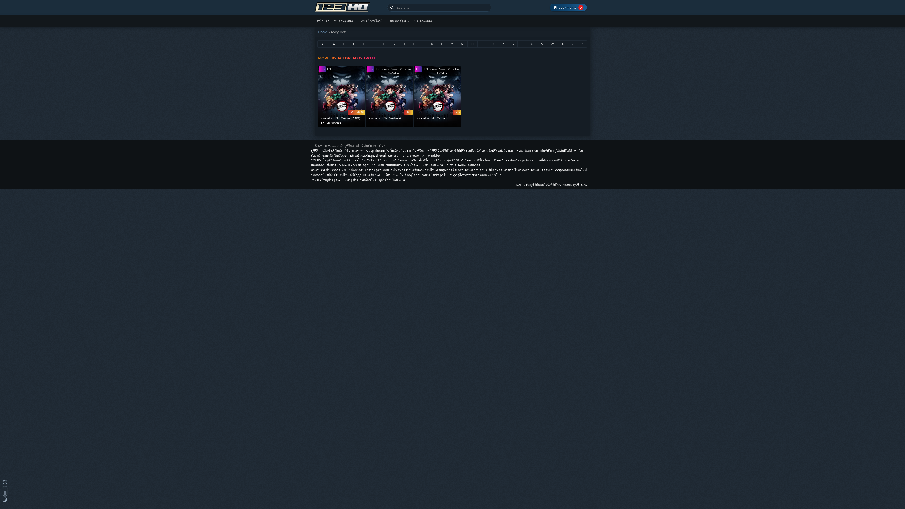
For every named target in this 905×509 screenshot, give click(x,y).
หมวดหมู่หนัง (344, 21)
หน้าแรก (323, 21)
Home (323, 32)
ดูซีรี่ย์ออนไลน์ (372, 21)
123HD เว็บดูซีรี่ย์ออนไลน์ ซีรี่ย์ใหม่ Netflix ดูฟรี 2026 (349, 6)
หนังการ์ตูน (398, 21)
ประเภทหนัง (423, 21)
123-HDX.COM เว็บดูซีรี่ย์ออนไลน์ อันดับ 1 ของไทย (352, 146)
